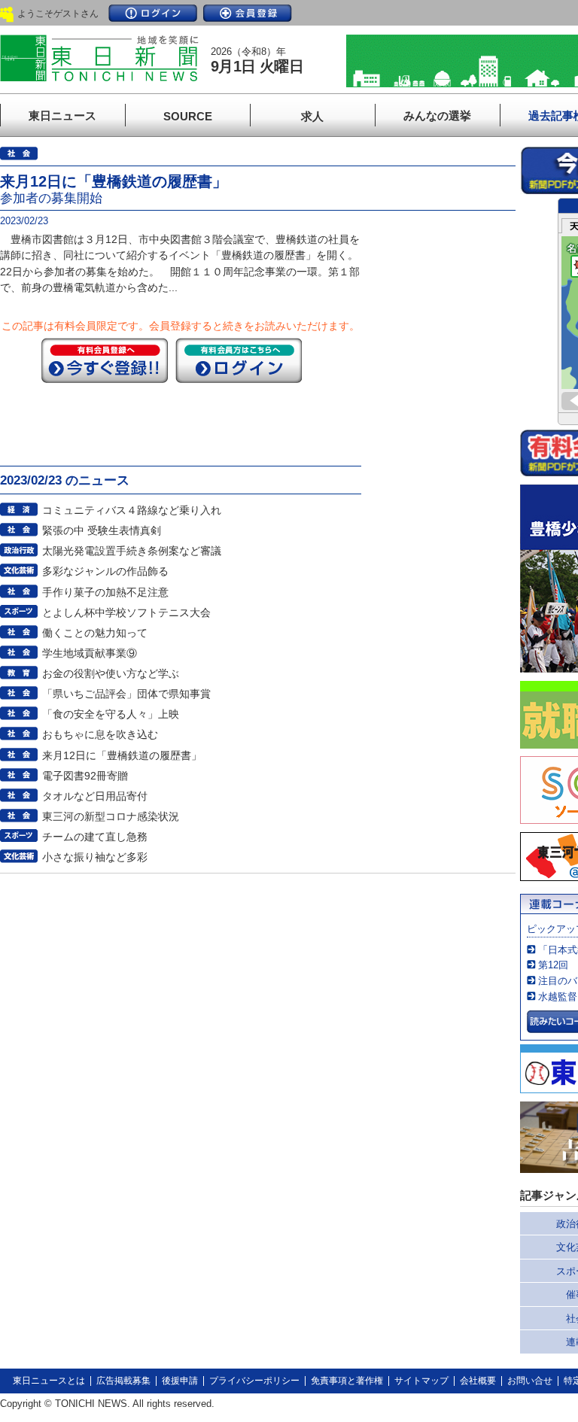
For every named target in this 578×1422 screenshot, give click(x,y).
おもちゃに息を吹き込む (100, 734)
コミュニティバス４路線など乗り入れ (131, 510)
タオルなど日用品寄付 (95, 796)
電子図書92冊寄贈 (85, 776)
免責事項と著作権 (347, 1380)
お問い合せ (529, 1380)
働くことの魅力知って (95, 633)
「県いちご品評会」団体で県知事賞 (126, 694)
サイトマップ (421, 1380)
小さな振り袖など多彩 (95, 857)
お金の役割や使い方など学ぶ (110, 673)
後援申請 (180, 1380)
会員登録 (247, 13)
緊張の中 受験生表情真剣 (101, 530)
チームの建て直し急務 (95, 837)
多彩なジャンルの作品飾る (105, 571)
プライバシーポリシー (254, 1380)
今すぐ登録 (104, 360)
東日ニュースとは (49, 1380)
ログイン (152, 13)
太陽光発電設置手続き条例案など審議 (131, 551)
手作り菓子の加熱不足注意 (105, 592)
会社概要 (478, 1380)
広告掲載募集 (123, 1380)
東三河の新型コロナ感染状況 (110, 816)
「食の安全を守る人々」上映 (110, 714)
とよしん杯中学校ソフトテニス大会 (126, 612)
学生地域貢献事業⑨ (89, 653)
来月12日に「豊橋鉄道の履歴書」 (122, 755)
